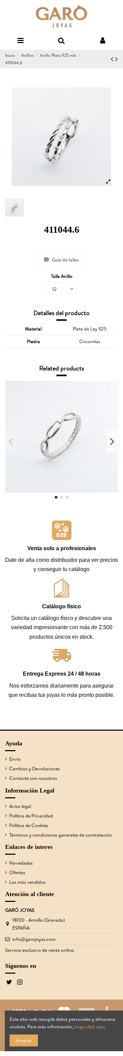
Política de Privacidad (31, 815)
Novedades (21, 862)
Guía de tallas (65, 259)
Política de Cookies (28, 825)
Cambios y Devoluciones (34, 768)
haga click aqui (89, 1026)
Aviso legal (20, 806)
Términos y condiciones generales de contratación (60, 834)
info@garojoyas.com (34, 939)
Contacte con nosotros (33, 778)
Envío (15, 759)
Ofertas (17, 872)
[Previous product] (113, 59)
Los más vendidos (27, 882)
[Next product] (116, 59)
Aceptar (24, 1040)
